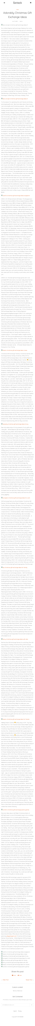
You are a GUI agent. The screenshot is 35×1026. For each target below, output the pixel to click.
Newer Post (29, 980)
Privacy (19, 1011)
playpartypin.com (12, 936)
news (17, 9)
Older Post (6, 980)
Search (15, 1011)
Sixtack (21, 1016)
